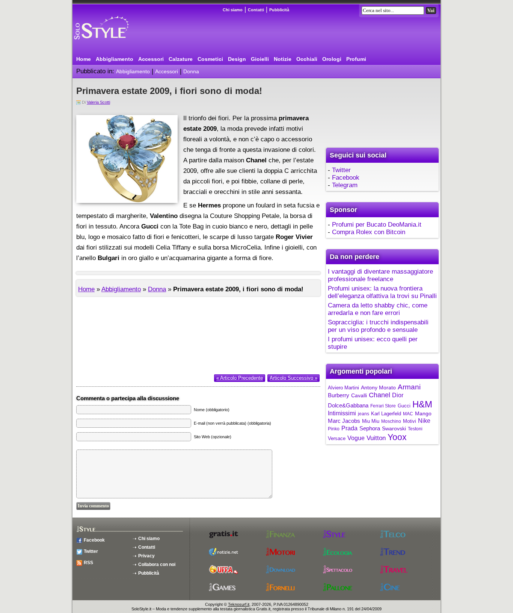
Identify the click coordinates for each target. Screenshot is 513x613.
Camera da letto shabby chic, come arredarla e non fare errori (377, 309)
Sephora (369, 428)
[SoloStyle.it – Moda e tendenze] (115, 42)
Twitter (341, 170)
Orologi (331, 59)
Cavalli (359, 395)
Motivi (409, 421)
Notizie (282, 59)
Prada (349, 428)
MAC (408, 413)
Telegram (345, 185)
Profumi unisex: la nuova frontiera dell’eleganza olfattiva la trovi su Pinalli (382, 292)
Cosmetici (210, 59)
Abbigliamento (114, 59)
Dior (397, 395)
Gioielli (260, 59)
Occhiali (306, 59)
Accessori (151, 59)
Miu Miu (370, 421)
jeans (363, 413)
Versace (337, 438)
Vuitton (376, 438)
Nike (424, 421)
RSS (88, 562)
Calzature (181, 59)
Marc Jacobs (344, 421)
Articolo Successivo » (293, 378)
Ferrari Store (383, 406)
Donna (191, 71)
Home (83, 59)
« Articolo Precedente (239, 378)
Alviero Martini (343, 388)
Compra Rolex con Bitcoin (368, 232)
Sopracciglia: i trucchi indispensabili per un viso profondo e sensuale (378, 326)
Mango (423, 413)
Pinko (333, 428)
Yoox (397, 437)
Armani (409, 387)
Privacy (146, 556)
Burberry (338, 395)
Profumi (356, 59)
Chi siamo (233, 10)
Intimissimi (342, 413)
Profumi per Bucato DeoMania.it (376, 224)
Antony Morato (378, 387)
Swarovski (394, 428)
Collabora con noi (156, 564)
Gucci (404, 406)
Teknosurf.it (238, 604)
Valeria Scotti (98, 102)
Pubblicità (279, 10)
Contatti (256, 10)
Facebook (345, 177)
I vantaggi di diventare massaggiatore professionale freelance (380, 275)
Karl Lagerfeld (386, 413)
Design (237, 59)
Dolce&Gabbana (348, 405)
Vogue (356, 438)
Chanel (379, 395)
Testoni (415, 428)
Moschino (391, 421)
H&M (422, 404)
